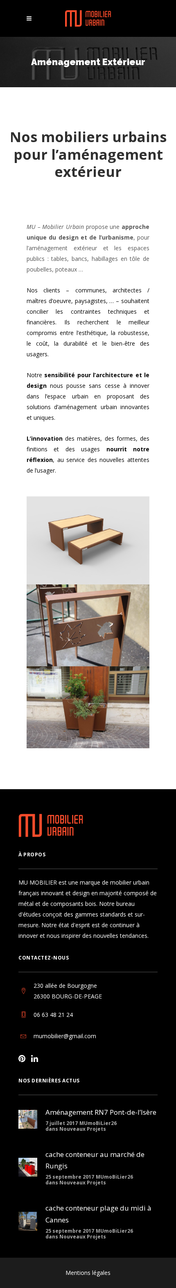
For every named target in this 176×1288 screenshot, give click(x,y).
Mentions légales (88, 1273)
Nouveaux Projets (82, 1128)
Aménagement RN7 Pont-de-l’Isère (100, 1112)
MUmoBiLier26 (98, 1123)
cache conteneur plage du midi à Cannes (98, 1214)
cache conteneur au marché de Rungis (94, 1160)
